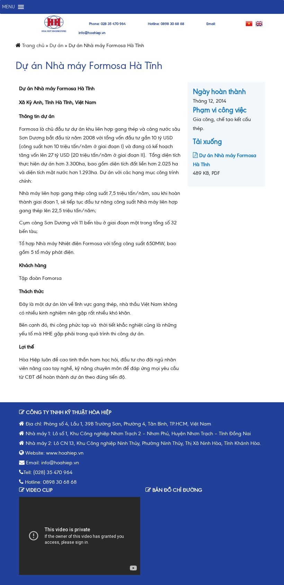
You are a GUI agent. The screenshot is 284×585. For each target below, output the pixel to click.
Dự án (56, 45)
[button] (8, 7)
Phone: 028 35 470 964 (107, 23)
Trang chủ (33, 45)
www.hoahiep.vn (64, 453)
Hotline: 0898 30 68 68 (166, 23)
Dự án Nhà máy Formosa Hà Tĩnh (224, 159)
